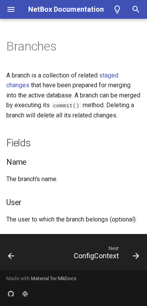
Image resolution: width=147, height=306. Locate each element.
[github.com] (11, 293)
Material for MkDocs (53, 278)
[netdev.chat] (25, 293)
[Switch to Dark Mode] (117, 9)
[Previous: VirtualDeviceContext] (11, 254)
